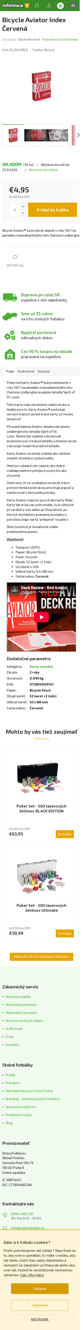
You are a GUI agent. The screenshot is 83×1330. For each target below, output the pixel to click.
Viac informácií (32, 1275)
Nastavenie (40, 1319)
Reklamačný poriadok (21, 1013)
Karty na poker (41, 666)
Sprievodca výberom (21, 1107)
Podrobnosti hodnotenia (60, 39)
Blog (9, 1123)
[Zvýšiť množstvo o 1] (23, 206)
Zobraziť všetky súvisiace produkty (41, 957)
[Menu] (73, 5)
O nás (10, 1037)
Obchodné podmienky (21, 1005)
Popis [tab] (10, 371)
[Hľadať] (36, 5)
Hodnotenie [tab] (26, 371)
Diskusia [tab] (44, 371)
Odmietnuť (40, 1305)
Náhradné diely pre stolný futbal (29, 1091)
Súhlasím (39, 1288)
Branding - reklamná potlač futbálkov (33, 1099)
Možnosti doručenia (43, 170)
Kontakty (12, 1045)
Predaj (10, 1075)
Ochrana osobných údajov (24, 1021)
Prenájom (13, 1083)
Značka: (43, 50)
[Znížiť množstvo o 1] (23, 213)
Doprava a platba (18, 997)
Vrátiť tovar (14, 1029)
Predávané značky (19, 1115)
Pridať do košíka (53, 209)
